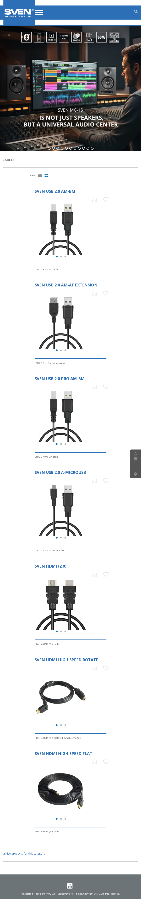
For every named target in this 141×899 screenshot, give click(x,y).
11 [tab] (92, 148)
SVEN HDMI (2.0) (50, 566)
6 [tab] (70, 148)
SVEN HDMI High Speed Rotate (66, 659)
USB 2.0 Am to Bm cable (46, 269)
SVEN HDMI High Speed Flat (63, 753)
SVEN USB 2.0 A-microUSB (60, 472)
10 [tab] (87, 148)
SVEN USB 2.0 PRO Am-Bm (60, 378)
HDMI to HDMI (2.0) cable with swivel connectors (58, 737)
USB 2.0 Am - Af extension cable (50, 363)
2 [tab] (53, 148)
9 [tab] (83, 148)
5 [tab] (66, 148)
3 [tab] (57, 148)
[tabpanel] (70, 88)
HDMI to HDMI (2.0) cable (47, 644)
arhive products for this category (24, 853)
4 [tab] (62, 148)
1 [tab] (49, 148)
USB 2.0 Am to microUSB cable (49, 550)
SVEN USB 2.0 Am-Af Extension (66, 285)
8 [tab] (79, 148)
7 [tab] (75, 148)
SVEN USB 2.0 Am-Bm (55, 191)
